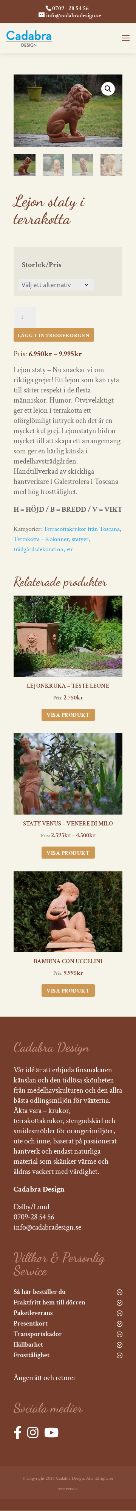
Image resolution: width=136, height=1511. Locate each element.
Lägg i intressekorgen (54, 335)
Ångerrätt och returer (45, 1378)
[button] (108, 89)
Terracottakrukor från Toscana (81, 529)
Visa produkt (68, 715)
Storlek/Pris (42, 265)
